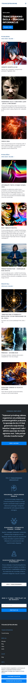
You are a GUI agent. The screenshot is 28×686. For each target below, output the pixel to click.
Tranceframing (5, 633)
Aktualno (3, 641)
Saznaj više (8, 27)
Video (2, 646)
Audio (2, 649)
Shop (2, 657)
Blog (2, 644)
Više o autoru (14, 443)
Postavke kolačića (14, 676)
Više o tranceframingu (14, 584)
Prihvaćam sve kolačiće (14, 681)
